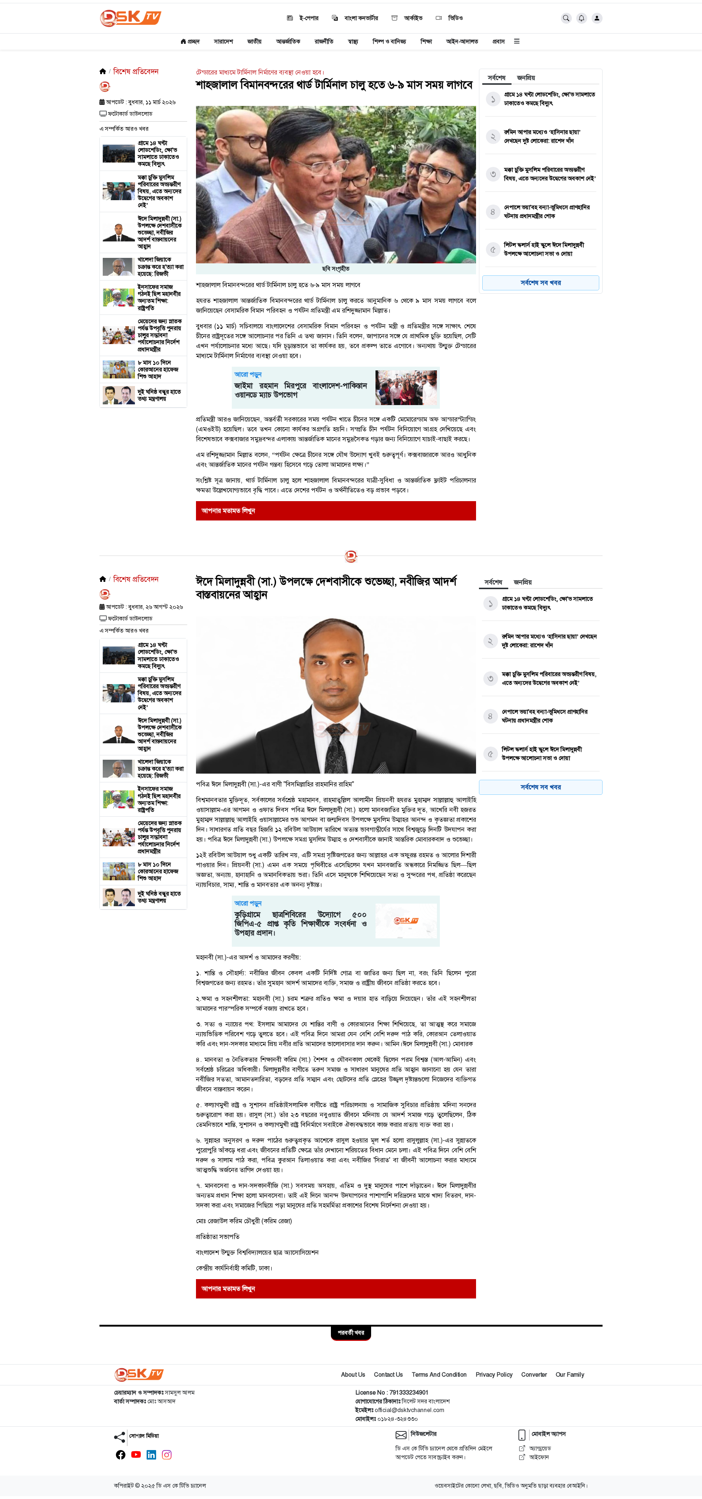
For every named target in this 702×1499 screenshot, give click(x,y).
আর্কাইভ (412, 18)
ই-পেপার (308, 18)
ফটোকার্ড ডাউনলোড (130, 114)
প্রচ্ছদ (193, 41)
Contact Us (388, 1374)
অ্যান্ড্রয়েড (539, 1448)
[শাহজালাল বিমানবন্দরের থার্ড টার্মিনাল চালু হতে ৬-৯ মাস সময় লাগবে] (336, 184)
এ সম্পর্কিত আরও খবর (123, 129)
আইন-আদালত (462, 41)
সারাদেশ (223, 41)
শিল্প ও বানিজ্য (389, 41)
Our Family (570, 1374)
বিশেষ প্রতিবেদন (136, 71)
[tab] (497, 78)
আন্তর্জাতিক (288, 41)
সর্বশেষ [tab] (497, 77)
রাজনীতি (324, 41)
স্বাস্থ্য (353, 41)
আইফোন (538, 1457)
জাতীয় (255, 41)
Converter (534, 1374)
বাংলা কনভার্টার (360, 18)
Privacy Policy (494, 1374)
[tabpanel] (540, 188)
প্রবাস (499, 41)
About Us (353, 1374)
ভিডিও (455, 18)
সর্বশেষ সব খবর (541, 282)
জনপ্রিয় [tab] (526, 77)
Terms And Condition (439, 1374)
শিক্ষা (426, 41)
